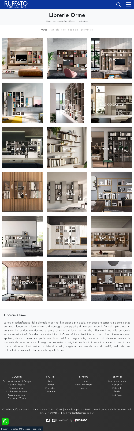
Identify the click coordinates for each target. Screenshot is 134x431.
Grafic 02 (112, 193)
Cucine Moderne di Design (17, 381)
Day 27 (22, 60)
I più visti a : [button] (86, 29)
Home (48, 21)
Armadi (50, 384)
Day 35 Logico (67, 238)
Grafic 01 (22, 238)
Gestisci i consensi (32, 428)
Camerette (50, 391)
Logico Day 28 (111, 104)
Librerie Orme (82, 21)
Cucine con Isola (16, 395)
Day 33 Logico (22, 282)
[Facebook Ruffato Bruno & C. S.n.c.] (48, 420)
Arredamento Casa (60, 21)
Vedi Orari (117, 395)
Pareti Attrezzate (83, 384)
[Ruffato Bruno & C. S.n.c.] (15, 4)
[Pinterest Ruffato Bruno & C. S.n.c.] (54, 420)
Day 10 (67, 104)
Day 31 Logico (111, 149)
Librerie (72, 21)
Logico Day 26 (22, 149)
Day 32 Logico (67, 282)
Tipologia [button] (73, 29)
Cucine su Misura (17, 398)
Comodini (50, 388)
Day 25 (67, 60)
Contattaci (117, 384)
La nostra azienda (117, 381)
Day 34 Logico (111, 238)
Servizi (117, 391)
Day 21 (22, 104)
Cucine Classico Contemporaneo (17, 386)
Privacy (5, 428)
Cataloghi (117, 388)
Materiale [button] (54, 29)
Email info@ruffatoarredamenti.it (77, 412)
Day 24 (111, 60)
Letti (50, 381)
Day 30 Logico (111, 282)
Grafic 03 (67, 193)
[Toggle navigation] (128, 4)
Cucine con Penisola (16, 391)
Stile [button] (63, 29)
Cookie (14, 428)
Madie (84, 388)
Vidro (22, 193)
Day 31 (67, 149)
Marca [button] (44, 29)
